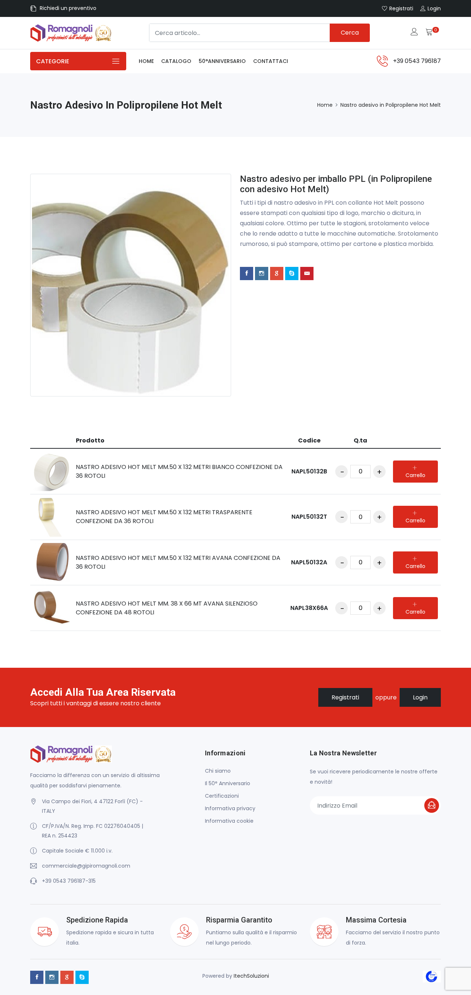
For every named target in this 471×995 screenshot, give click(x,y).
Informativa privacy (230, 808)
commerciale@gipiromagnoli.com (86, 865)
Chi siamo (218, 771)
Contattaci (270, 61)
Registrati (345, 697)
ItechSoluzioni (251, 976)
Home (146, 61)
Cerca (350, 32)
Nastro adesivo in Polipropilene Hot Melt (390, 105)
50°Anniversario (222, 61)
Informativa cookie (229, 821)
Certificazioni (222, 796)
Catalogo (176, 61)
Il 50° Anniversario (227, 783)
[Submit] (431, 805)
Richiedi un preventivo (68, 8)
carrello (415, 475)
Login (420, 697)
